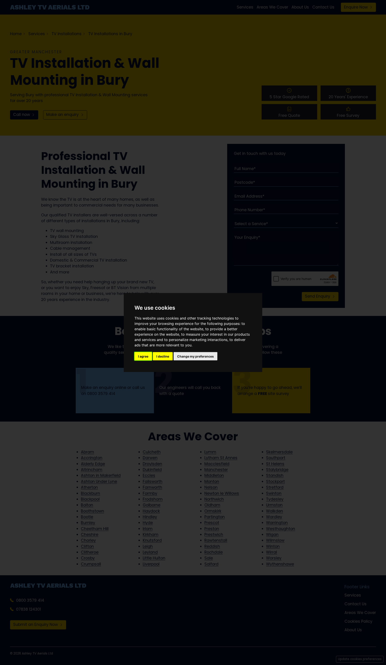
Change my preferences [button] (195, 356)
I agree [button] (143, 356)
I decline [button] (162, 356)
